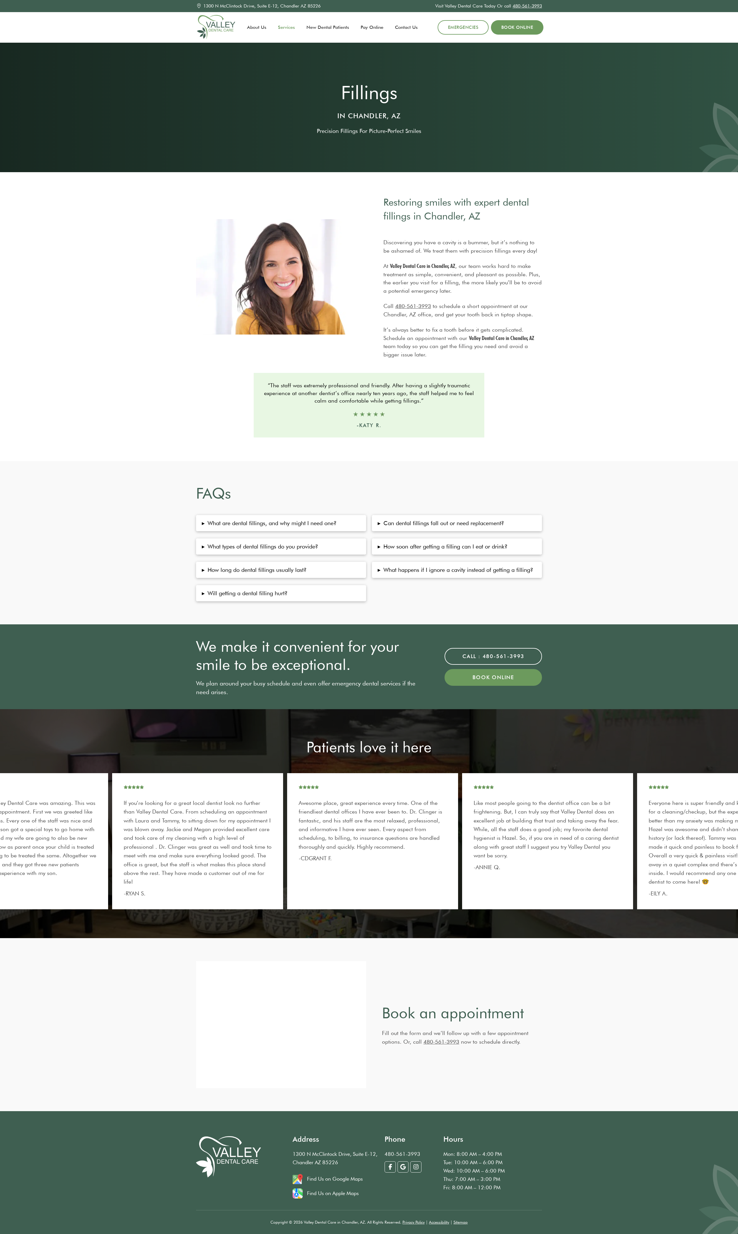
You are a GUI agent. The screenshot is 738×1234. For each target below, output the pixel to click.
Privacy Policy (413, 1222)
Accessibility (439, 1222)
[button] (281, 523)
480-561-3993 (527, 6)
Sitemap (460, 1222)
